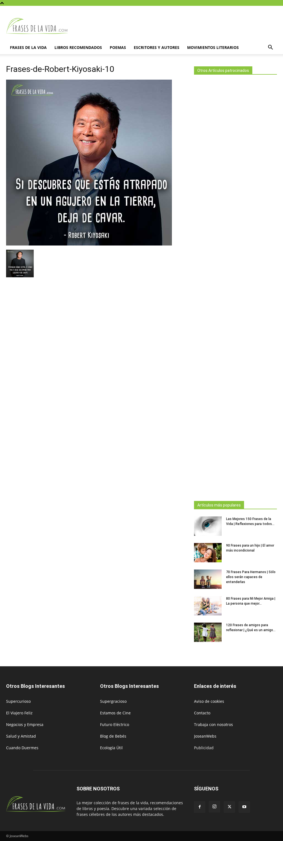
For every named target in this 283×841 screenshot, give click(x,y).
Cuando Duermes (22, 747)
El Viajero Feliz (19, 712)
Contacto (202, 712)
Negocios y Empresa (24, 724)
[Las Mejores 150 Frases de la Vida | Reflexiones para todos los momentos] (208, 526)
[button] (270, 48)
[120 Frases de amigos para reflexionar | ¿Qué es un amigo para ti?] (208, 632)
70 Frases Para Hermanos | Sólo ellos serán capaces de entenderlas (251, 577)
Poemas (118, 47)
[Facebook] (199, 807)
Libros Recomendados (78, 47)
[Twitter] (229, 807)
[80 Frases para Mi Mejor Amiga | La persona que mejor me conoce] (208, 605)
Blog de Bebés (113, 736)
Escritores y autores (156, 47)
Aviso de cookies (209, 701)
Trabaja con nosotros (213, 724)
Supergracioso (113, 701)
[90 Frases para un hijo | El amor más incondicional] (208, 552)
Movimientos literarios (213, 47)
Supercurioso (18, 701)
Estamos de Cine (115, 712)
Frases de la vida (28, 47)
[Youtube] (244, 807)
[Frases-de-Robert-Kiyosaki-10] (89, 244)
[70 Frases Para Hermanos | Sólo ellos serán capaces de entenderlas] (208, 579)
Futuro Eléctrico (114, 724)
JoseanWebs (205, 736)
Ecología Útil (111, 747)
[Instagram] (214, 806)
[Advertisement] (235, 286)
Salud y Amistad (21, 736)
